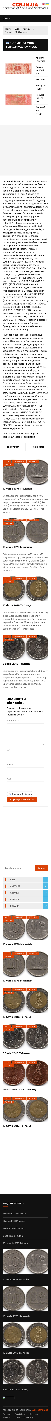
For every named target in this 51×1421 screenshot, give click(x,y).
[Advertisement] (25, 150)
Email (11, 764)
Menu (7, 18)
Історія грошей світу (23, 1417)
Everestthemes (40, 1409)
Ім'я (10, 750)
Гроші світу (19, 461)
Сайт (9, 778)
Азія (7, 461)
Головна (6, 1414)
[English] (43, 3)
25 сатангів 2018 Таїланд (19, 1089)
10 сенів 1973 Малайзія (17, 547)
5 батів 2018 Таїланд (16, 663)
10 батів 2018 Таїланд (17, 605)
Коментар (13, 720)
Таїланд (8, 581)
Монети (8, 465)
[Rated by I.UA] (25, 1398)
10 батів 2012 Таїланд (17, 1125)
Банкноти (34, 1414)
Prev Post (14, 446)
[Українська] (47, 3)
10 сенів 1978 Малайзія (18, 488)
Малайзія (33, 461)
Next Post (37, 446)
